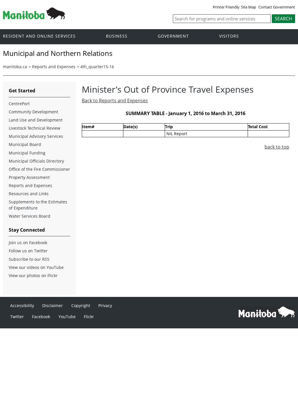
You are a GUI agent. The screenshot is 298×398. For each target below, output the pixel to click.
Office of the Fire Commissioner (39, 169)
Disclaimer (52, 305)
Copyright (80, 305)
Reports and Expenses (53, 66)
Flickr (89, 316)
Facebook (41, 316)
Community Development (33, 112)
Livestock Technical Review (34, 128)
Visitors (229, 36)
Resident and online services (39, 36)
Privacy (105, 305)
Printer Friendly (226, 7)
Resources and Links (29, 193)
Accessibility (22, 305)
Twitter (17, 316)
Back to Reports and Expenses (115, 100)
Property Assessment (29, 177)
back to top (277, 147)
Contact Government (276, 7)
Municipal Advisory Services (36, 136)
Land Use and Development (36, 120)
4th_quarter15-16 (97, 66)
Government (173, 36)
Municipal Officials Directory (36, 161)
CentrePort (19, 103)
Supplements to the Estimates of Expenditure (38, 204)
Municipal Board (25, 144)
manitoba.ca (15, 66)
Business (116, 36)
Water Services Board (29, 216)
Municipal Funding (27, 153)
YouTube (67, 316)
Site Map (248, 7)
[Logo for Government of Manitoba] (34, 17)
